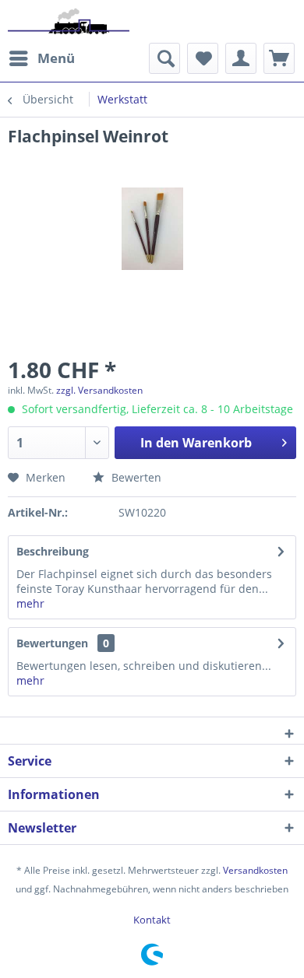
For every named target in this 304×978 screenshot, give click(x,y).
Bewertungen (52, 643)
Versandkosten (255, 870)
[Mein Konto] (240, 58)
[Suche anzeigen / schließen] (164, 58)
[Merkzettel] (202, 58)
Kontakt (152, 920)
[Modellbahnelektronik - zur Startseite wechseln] (68, 21)
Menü (56, 58)
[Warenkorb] (279, 58)
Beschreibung (52, 551)
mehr (30, 603)
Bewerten (134, 477)
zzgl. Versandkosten (99, 390)
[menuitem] (41, 58)
